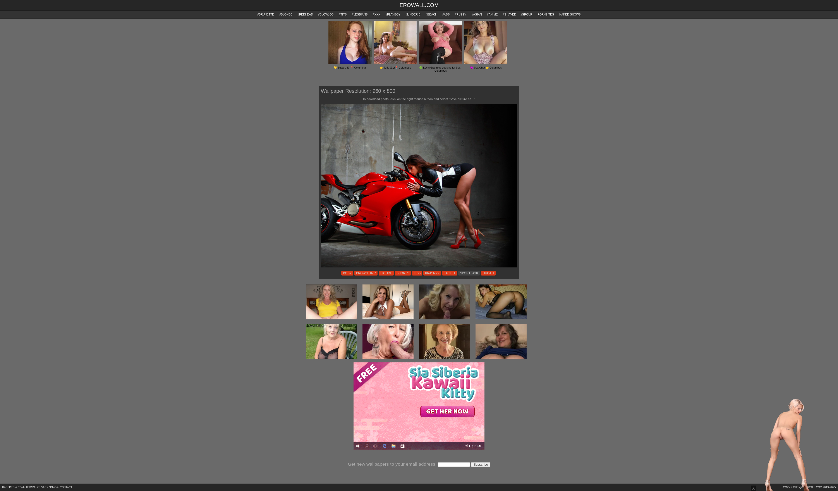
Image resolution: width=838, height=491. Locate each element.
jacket (449, 273)
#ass (446, 14)
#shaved (509, 14)
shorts (403, 273)
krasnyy (432, 273)
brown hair (366, 273)
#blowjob (326, 14)
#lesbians (360, 14)
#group (526, 14)
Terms (30, 487)
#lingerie (413, 14)
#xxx (376, 14)
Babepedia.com (13, 487)
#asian (477, 14)
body (347, 273)
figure (386, 273)
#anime (492, 14)
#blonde (285, 14)
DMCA (54, 487)
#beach (431, 14)
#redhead (305, 14)
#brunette (265, 14)
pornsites (545, 14)
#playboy (393, 14)
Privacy (42, 487)
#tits (343, 14)
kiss (417, 273)
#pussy (460, 14)
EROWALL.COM (419, 5)
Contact (66, 487)
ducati (488, 273)
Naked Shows (570, 14)
